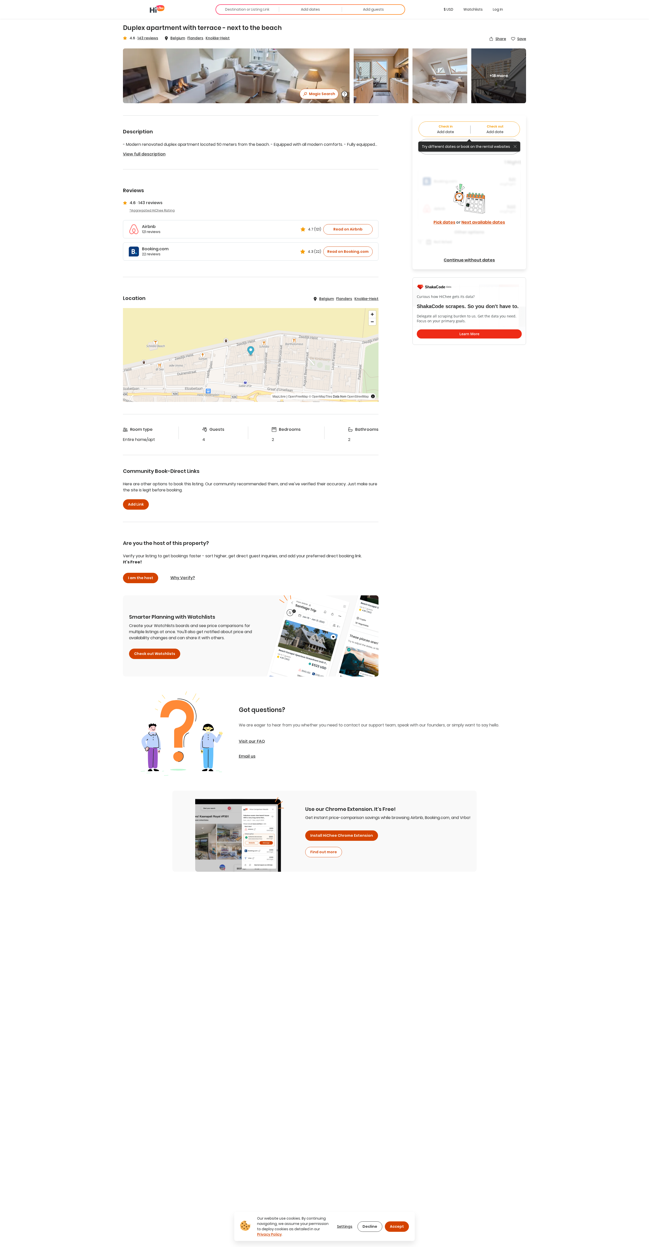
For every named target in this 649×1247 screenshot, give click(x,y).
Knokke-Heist (218, 38)
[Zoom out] (372, 321)
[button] (448, 9)
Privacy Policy (269, 1234)
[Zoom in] (372, 314)
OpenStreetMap (358, 396)
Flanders (195, 38)
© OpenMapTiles (320, 396)
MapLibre (279, 396)
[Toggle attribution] (373, 396)
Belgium (177, 38)
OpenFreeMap (298, 396)
